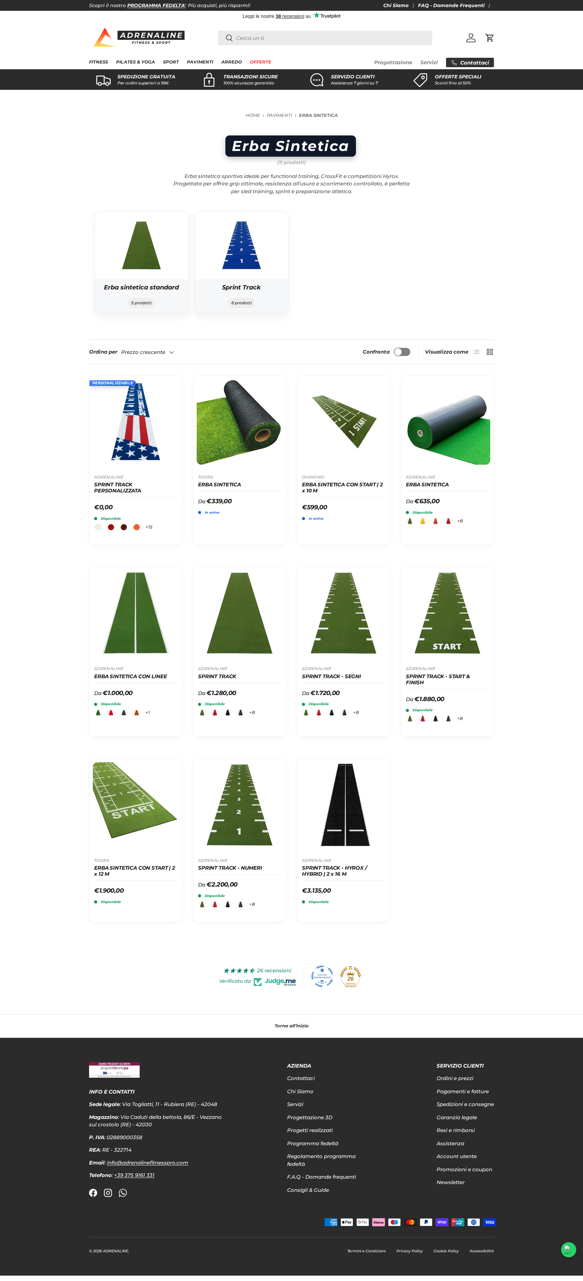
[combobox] (325, 38)
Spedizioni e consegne (465, 1104)
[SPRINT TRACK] (239, 613)
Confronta (376, 352)
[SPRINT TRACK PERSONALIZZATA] (135, 422)
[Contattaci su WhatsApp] (568, 1249)
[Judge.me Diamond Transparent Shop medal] (322, 976)
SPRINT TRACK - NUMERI (230, 868)
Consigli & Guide (308, 1190)
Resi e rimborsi (456, 1130)
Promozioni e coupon (464, 1169)
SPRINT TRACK (217, 676)
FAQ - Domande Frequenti (451, 5)
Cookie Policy (446, 1251)
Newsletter (451, 1182)
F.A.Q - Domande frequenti (321, 1177)
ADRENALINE (115, 1251)
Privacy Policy (409, 1251)
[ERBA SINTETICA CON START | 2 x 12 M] (135, 805)
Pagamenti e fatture (463, 1091)
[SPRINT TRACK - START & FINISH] (447, 613)
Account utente (457, 1156)
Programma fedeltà (312, 1143)
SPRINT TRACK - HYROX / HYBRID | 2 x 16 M (334, 871)
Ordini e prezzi (455, 1078)
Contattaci (301, 1078)
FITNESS (98, 62)
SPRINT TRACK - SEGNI (331, 676)
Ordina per (103, 352)
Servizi (429, 62)
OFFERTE (260, 62)
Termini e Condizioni (366, 1251)
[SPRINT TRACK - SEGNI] (343, 613)
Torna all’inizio (292, 1025)
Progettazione (393, 62)
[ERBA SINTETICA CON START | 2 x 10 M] (343, 422)
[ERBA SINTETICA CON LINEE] (135, 613)
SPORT (171, 62)
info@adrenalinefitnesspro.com (147, 1162)
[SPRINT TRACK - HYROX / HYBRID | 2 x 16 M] (343, 805)
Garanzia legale (457, 1117)
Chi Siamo (396, 5)
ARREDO (231, 62)
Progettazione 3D (309, 1117)
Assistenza (450, 1143)
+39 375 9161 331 (134, 1175)
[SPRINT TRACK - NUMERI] (239, 805)
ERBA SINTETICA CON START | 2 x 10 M (342, 488)
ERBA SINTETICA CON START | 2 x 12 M (134, 871)
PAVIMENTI (200, 62)
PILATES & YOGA (135, 62)
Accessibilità (482, 1251)
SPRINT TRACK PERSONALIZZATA (117, 488)
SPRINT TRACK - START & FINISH (438, 679)
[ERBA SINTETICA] (239, 422)
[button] (489, 37)
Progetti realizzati (310, 1130)
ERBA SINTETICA (219, 485)
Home (253, 115)
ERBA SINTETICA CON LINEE (130, 676)
